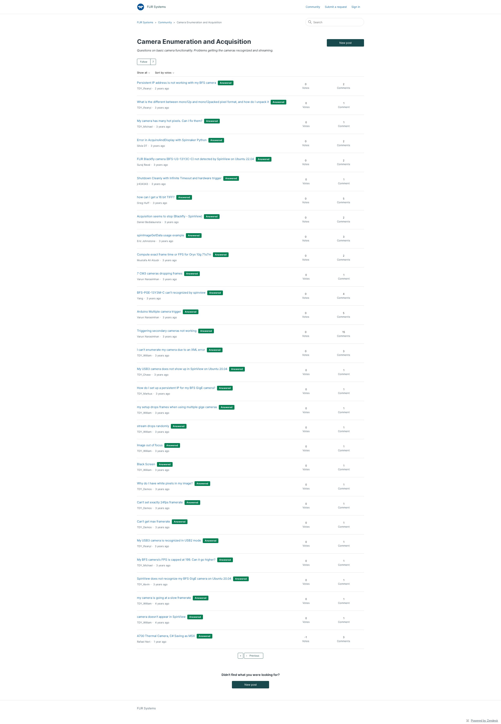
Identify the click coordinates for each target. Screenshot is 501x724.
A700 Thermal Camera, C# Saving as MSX (166, 636)
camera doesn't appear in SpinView (161, 617)
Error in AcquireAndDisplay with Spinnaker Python (172, 140)
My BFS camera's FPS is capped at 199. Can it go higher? (176, 559)
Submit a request (336, 6)
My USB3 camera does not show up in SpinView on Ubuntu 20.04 (182, 369)
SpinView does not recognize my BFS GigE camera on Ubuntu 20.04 (184, 578)
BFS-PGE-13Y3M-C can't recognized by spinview (171, 292)
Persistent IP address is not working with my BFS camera (176, 83)
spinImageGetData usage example (160, 235)
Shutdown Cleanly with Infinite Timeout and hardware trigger (179, 178)
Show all (142, 72)
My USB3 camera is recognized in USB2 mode (169, 540)
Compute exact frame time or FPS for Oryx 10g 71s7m (174, 254)
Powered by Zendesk (484, 720)
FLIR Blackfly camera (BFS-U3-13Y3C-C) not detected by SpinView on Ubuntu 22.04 (195, 159)
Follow (143, 61)
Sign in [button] (355, 6)
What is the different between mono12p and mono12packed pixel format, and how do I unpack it (203, 102)
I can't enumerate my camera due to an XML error (171, 350)
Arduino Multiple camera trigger (159, 311)
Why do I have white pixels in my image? (165, 483)
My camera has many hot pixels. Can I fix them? (169, 121)
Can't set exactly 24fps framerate (160, 502)
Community (313, 6)
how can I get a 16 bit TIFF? (156, 197)
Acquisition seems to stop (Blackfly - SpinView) (169, 216)
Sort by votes (163, 72)
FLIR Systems (145, 22)
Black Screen (146, 464)
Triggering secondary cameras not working (166, 331)
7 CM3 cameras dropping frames (159, 273)
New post (345, 42)
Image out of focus (150, 445)
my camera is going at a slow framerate (164, 598)
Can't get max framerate (153, 521)
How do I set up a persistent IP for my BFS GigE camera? (176, 388)
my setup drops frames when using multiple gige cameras (177, 407)
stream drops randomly (153, 426)
